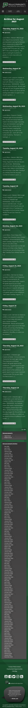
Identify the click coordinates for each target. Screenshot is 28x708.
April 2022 (7, 516)
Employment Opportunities (14, 669)
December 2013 (8, 657)
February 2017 (8, 602)
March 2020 (7, 548)
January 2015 (7, 638)
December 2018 (8, 572)
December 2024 (8, 472)
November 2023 (8, 490)
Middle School (8, 72)
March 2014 (7, 652)
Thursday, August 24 (11, 388)
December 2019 (8, 553)
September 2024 (8, 477)
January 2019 (7, 570)
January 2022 (7, 521)
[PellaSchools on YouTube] (6, 677)
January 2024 (7, 487)
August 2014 (7, 646)
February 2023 (8, 502)
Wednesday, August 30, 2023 (14, 106)
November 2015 (8, 624)
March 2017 (7, 601)
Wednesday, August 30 (11, 68)
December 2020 (8, 540)
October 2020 (8, 543)
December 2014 (8, 640)
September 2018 (8, 577)
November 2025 (8, 456)
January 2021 (7, 538)
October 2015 (8, 626)
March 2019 (7, 567)
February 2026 (8, 451)
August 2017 (7, 596)
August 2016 (7, 613)
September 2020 (8, 545)
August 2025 (7, 461)
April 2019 (7, 565)
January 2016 (7, 621)
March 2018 (7, 584)
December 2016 (8, 606)
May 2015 (6, 631)
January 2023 (7, 504)
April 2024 (7, 482)
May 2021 (6, 531)
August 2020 (7, 546)
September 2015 (8, 628)
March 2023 (7, 500)
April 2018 (7, 582)
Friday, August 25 (9, 306)
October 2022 (8, 509)
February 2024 (8, 485)
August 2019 (7, 560)
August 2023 (7, 495)
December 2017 (8, 589)
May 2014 (6, 648)
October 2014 (8, 643)
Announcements (14, 17)
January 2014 (7, 655)
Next (23, 429)
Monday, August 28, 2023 (12, 226)
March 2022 (7, 517)
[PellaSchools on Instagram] (18, 677)
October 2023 (8, 492)
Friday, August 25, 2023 (12, 266)
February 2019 (8, 568)
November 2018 (8, 573)
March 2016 (7, 618)
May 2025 (6, 463)
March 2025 (7, 467)
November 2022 (8, 507)
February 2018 (8, 585)
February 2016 (8, 619)
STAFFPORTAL (18, 11)
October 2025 (8, 458)
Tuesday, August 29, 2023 (13, 148)
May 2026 (6, 446)
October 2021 (8, 526)
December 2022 (8, 506)
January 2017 (7, 604)
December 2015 (8, 623)
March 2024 (7, 484)
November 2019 (8, 555)
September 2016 (8, 611)
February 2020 (8, 550)
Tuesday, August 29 (10, 186)
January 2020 (7, 551)
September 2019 (8, 558)
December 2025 (8, 455)
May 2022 (6, 514)
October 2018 (8, 575)
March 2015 (7, 635)
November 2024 (8, 473)
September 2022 (8, 511)
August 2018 (7, 579)
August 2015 (7, 629)
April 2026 (7, 448)
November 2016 (8, 607)
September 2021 (8, 528)
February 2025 (8, 468)
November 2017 (8, 590)
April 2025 (7, 465)
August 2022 (7, 512)
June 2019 (7, 562)
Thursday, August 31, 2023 (13, 29)
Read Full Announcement (8, 62)
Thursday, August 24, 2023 (13, 346)
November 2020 (8, 541)
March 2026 (7, 450)
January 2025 (7, 470)
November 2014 (8, 641)
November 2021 (8, 524)
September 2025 (8, 460)
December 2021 (8, 523)
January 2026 (7, 453)
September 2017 (8, 594)
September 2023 (8, 494)
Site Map (14, 671)
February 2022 (8, 519)
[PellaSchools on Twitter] (14, 677)
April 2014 (7, 650)
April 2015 (7, 633)
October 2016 (8, 609)
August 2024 (7, 478)
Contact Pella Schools (14, 667)
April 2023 (7, 499)
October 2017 (8, 592)
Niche (14, 703)
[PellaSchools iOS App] (14, 683)
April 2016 (7, 616)
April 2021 (7, 533)
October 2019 (8, 556)
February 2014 (8, 653)
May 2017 (6, 597)
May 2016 (6, 614)
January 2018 (7, 587)
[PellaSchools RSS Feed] (21, 677)
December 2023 (8, 489)
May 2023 (6, 497)
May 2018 (6, 580)
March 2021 (7, 534)
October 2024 (8, 475)
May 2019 (6, 563)
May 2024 (6, 480)
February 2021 (8, 536)
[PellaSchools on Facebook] (10, 677)
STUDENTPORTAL (10, 11)
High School (7, 32)
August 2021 (7, 529)
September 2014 (8, 645)
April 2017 (7, 599)
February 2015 (8, 636)
